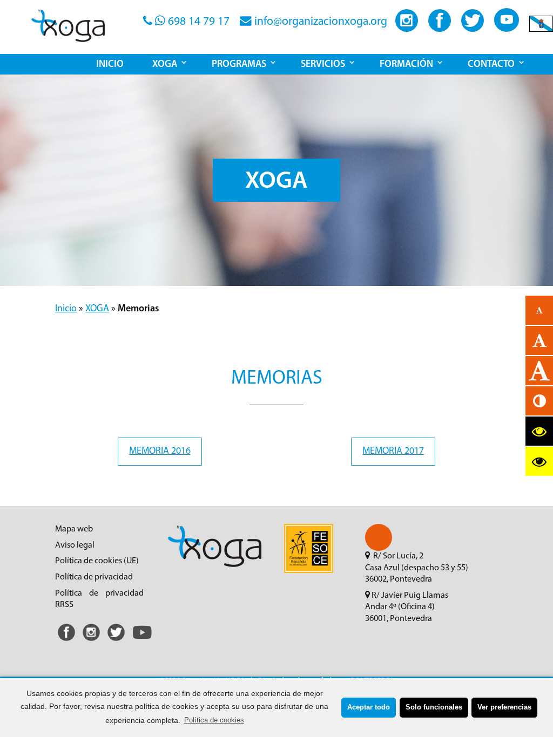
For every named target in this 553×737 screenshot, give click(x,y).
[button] (378, 537)
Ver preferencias (504, 707)
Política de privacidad (94, 577)
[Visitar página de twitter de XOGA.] (472, 29)
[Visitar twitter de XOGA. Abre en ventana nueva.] (116, 641)
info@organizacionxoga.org (319, 22)
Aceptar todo (368, 707)
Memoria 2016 (160, 451)
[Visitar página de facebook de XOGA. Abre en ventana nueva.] (66, 641)
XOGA (97, 309)
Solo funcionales (434, 707)
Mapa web (74, 529)
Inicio (66, 309)
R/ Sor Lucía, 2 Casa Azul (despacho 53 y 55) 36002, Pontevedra (416, 568)
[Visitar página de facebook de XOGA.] (439, 29)
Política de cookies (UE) (97, 561)
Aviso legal (75, 545)
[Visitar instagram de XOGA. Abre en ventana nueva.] (91, 641)
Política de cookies (214, 720)
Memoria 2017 (393, 451)
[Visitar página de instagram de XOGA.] (406, 29)
